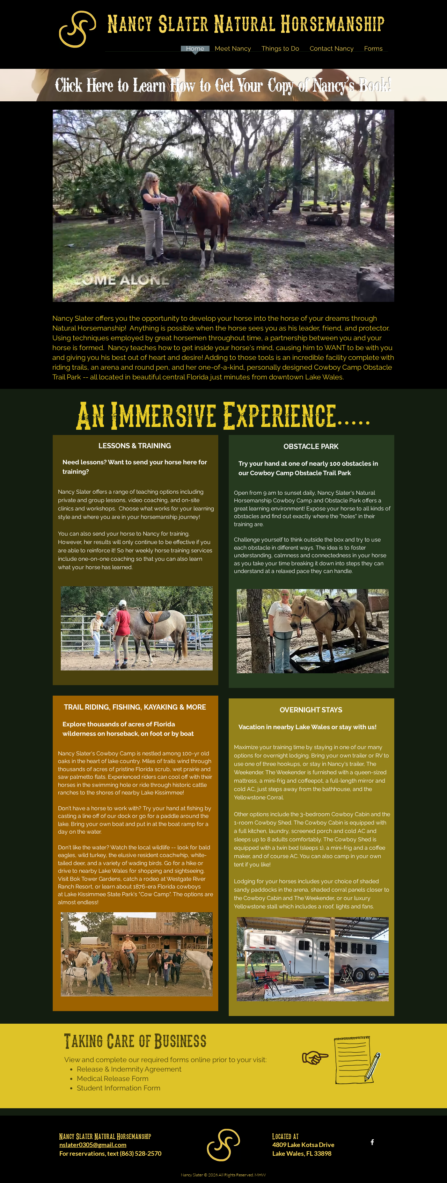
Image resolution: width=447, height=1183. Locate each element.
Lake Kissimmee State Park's (100, 894)
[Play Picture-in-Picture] (373, 292)
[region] (135, 560)
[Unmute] (73, 292)
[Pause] (61, 292)
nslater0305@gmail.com (92, 1144)
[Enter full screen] (384, 292)
